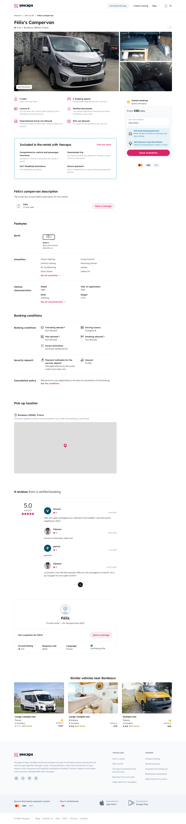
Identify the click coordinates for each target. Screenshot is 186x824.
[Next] (61, 698)
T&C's (65, 818)
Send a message (103, 206)
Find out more (104, 144)
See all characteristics (52, 302)
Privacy (73, 818)
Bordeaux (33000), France (36, 27)
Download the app (118, 6)
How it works (118, 758)
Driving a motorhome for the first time (124, 770)
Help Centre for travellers (124, 782)
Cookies (84, 818)
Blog (38, 818)
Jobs (57, 818)
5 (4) (19, 27)
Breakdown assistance (156, 774)
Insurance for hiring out (156, 769)
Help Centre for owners (156, 779)
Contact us (48, 818)
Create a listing (140, 6)
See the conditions (50, 383)
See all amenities (49, 275)
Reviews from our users (123, 777)
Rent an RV (117, 764)
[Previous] (17, 698)
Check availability (148, 152)
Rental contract (152, 764)
